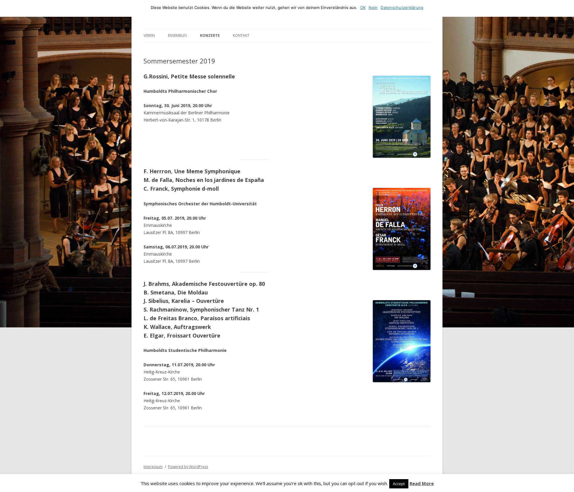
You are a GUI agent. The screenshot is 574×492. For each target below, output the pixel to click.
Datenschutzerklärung (402, 7)
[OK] (567, 8)
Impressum (153, 466)
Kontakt (241, 35)
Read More (422, 483)
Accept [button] (399, 483)
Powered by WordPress (188, 466)
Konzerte (210, 35)
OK (363, 7)
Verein (149, 35)
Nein (373, 7)
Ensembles (177, 35)
